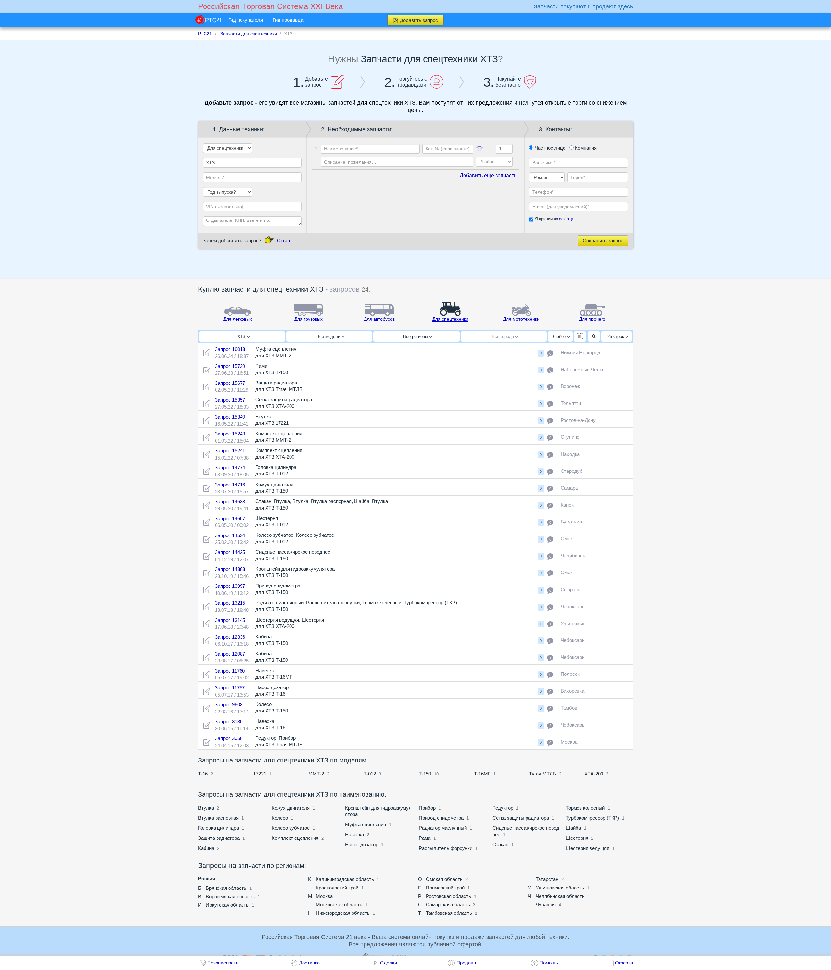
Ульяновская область (560, 887)
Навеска (354, 834)
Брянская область (226, 888)
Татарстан (547, 879)
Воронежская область (230, 896)
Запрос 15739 (230, 366)
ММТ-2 (316, 773)
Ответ (284, 240)
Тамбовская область (449, 913)
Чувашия (546, 904)
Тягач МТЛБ (542, 773)
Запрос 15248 (230, 433)
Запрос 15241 (230, 450)
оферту (566, 219)
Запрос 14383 (230, 569)
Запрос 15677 (230, 383)
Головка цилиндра (218, 828)
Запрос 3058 (228, 738)
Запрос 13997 (230, 586)
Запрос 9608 (228, 704)
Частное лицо (549, 148)
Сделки (388, 962)
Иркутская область (227, 905)
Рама (424, 838)
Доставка (309, 962)
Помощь (549, 962)
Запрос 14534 (230, 535)
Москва (324, 896)
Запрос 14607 (230, 518)
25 (615, 336)
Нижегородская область (343, 913)
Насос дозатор (361, 844)
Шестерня (577, 838)
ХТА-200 (593, 773)
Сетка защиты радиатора (520, 818)
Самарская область (448, 904)
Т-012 (370, 773)
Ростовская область (448, 896)
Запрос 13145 (230, 620)
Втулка (206, 808)
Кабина (206, 848)
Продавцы (468, 962)
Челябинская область (560, 896)
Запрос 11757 (230, 687)
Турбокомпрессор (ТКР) (592, 818)
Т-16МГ (482, 773)
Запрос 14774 (230, 467)
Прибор (428, 808)
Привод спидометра (441, 818)
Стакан (500, 844)
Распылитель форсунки (445, 848)
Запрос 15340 (230, 417)
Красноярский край (337, 887)
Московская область (339, 904)
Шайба (573, 828)
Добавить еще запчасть (487, 175)
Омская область (444, 879)
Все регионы (416, 336)
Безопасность (223, 962)
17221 (259, 773)
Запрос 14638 (230, 501)
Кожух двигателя (291, 808)
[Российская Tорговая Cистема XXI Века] (208, 19)
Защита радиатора (219, 838)
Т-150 (425, 773)
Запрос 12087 (230, 654)
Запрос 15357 (230, 400)
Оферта (624, 962)
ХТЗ (242, 336)
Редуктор (502, 808)
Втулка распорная (218, 818)
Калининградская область (345, 879)
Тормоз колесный (585, 808)
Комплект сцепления (295, 838)
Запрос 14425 (230, 552)
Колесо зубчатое (291, 828)
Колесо (280, 818)
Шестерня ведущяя (587, 848)
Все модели (328, 336)
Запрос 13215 (230, 603)
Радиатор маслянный (443, 828)
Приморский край (445, 887)
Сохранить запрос (603, 240)
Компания (585, 148)
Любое (560, 336)
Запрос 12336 (230, 637)
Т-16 (203, 773)
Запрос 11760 (230, 671)
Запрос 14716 (230, 484)
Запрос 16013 (230, 349)
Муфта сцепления (365, 824)
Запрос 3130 (228, 721)
